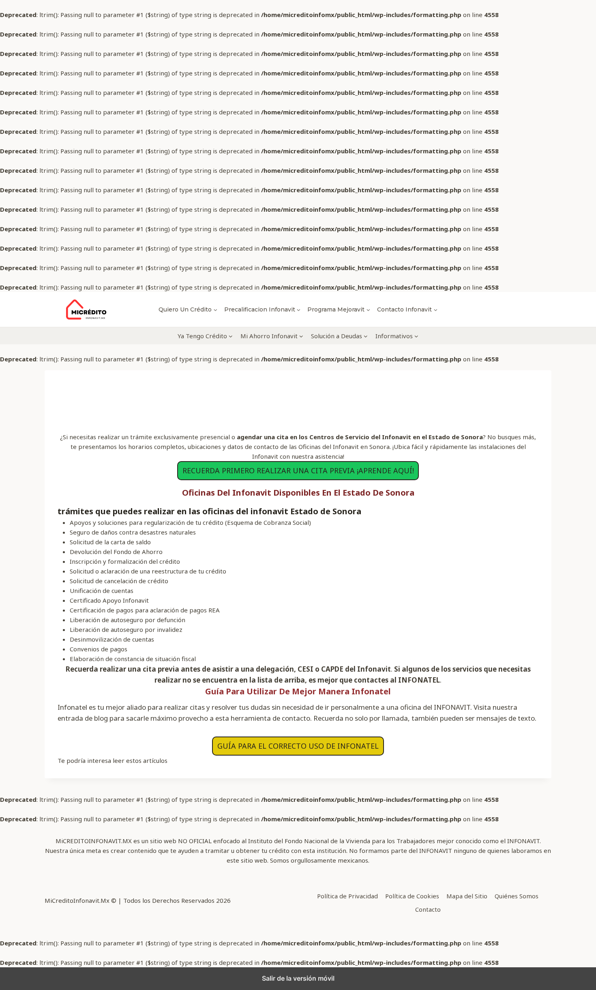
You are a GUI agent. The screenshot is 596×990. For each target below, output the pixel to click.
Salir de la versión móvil (298, 978)
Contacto (428, 909)
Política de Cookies (412, 896)
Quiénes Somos (516, 896)
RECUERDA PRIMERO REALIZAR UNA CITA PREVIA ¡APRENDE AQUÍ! (298, 470)
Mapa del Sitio (466, 896)
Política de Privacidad (347, 896)
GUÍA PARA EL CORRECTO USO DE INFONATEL (298, 746)
